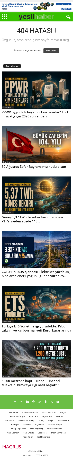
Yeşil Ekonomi (13, 432)
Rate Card (33, 416)
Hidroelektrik (63, 420)
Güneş (41, 420)
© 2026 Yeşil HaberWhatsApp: (34, 453)
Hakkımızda (13, 412)
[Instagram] (21, 402)
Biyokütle (39, 424)
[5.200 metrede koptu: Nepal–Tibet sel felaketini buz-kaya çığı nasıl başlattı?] (36, 358)
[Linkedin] (27, 402)
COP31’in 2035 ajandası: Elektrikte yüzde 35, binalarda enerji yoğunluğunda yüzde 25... (36, 274)
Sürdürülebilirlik (54, 428)
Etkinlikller (42, 432)
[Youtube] (58, 402)
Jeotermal (27, 424)
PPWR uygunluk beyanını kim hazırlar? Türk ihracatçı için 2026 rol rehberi (35, 114)
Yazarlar (59, 416)
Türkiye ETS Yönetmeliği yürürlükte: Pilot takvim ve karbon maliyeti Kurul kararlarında (36, 328)
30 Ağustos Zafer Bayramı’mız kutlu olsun (34, 166)
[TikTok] (39, 402)
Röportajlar (28, 437)
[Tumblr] (45, 402)
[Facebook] (15, 402)
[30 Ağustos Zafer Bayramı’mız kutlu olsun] (36, 144)
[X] (51, 402)
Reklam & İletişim (17, 416)
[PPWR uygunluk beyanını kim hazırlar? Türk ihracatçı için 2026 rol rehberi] (36, 90)
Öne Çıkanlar (8, 107)
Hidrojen (15, 424)
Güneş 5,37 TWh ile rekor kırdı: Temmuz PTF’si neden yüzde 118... (32, 219)
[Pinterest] (33, 402)
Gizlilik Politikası (49, 412)
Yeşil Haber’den (43, 437)
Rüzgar (51, 420)
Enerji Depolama (18, 428)
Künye (63, 412)
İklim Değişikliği (36, 428)
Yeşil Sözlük (47, 416)
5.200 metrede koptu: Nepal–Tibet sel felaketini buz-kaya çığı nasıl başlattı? (31, 383)
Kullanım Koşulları (30, 412)
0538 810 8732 (42, 455)
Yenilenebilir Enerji (25, 420)
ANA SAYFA (51, 51)
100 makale (9, 420)
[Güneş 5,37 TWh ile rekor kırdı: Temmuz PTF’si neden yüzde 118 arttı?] (36, 195)
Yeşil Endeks (28, 432)
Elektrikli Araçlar (55, 424)
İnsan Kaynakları (58, 432)
